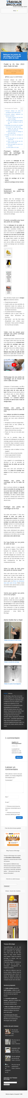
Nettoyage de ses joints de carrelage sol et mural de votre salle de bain (14, 126)
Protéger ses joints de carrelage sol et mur (14, 135)
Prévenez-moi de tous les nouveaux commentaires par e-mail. (13, 808)
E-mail (7, 802)
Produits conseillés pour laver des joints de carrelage (15, 118)
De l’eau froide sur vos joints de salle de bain (15, 139)
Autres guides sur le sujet (13, 147)
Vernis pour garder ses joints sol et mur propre (15, 145)
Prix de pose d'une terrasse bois (15, 1031)
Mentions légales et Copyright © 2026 (14, 1094)
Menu (14, 10)
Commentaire (9, 780)
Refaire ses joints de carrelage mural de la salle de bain (15, 129)
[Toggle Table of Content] (21, 108)
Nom (6, 797)
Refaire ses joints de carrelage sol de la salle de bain (15, 132)
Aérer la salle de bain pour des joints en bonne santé (15, 142)
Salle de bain (13, 66)
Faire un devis (14, 71)
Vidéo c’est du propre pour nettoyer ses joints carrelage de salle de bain (15, 122)
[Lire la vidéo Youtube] (14, 365)
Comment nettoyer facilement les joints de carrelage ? (14, 115)
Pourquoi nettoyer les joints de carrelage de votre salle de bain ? (14, 111)
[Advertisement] (14, 28)
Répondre (19, 757)
